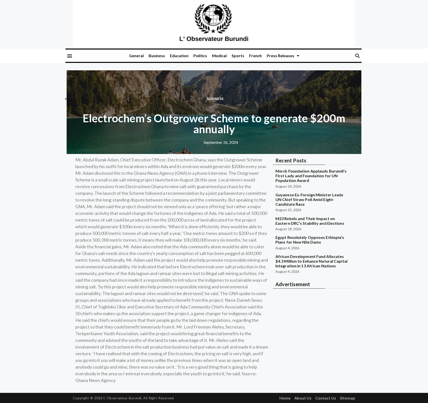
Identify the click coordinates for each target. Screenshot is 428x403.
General (136, 55)
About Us (303, 398)
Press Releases (280, 55)
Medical (219, 55)
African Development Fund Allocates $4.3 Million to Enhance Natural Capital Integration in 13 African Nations (311, 261)
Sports (238, 55)
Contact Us (325, 398)
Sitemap (347, 398)
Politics (200, 55)
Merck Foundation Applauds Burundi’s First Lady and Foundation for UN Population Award (311, 176)
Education (179, 55)
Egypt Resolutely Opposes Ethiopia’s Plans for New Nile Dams (309, 239)
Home (285, 398)
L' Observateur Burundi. (123, 398)
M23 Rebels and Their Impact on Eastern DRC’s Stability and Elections (309, 221)
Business (157, 55)
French (255, 55)
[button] (69, 56)
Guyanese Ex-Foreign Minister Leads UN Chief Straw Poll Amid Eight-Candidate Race (309, 199)
